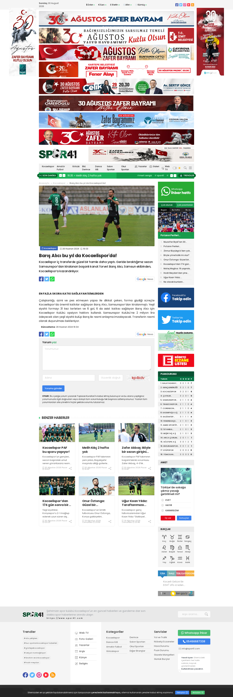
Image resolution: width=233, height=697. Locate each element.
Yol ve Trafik (160, 637)
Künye (82, 657)
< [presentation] (60, 175)
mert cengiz (144, 175)
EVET (168, 500)
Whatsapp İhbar (196, 633)
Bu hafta (176, 209)
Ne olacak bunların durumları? (173, 282)
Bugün (164, 209)
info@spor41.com (191, 648)
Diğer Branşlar (137, 650)
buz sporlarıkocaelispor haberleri (40, 643)
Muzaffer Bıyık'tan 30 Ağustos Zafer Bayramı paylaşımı (176, 242)
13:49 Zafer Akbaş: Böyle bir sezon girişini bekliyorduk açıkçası (104, 175)
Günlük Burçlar (162, 659)
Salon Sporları (111, 168)
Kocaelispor (48, 166)
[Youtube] (188, 4)
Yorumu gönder (53, 388)
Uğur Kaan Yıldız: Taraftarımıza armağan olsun (134, 503)
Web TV (167, 168)
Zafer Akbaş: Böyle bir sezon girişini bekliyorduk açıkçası (136, 450)
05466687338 (195, 641)
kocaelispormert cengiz (147, 177)
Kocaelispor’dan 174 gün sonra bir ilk (55, 503)
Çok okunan (167, 205)
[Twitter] (180, 4)
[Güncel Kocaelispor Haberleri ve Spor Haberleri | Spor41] (57, 153)
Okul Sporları (125, 168)
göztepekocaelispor (34, 648)
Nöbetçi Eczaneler (164, 641)
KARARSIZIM (172, 510)
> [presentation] (63, 175)
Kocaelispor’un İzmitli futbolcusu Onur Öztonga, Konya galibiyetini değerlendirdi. (96, 515)
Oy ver (168, 518)
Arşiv (81, 651)
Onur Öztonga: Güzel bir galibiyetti (93, 503)
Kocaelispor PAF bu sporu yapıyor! (56, 450)
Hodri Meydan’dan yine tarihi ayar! (175, 273)
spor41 (159, 175)
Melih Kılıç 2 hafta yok (95, 450)
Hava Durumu (161, 646)
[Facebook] (176, 4)
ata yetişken (30, 638)
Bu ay (188, 209)
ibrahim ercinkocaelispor (36, 657)
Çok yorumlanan (185, 205)
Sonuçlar (184, 518)
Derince (134, 637)
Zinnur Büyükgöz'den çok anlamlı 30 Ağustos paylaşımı (175, 235)
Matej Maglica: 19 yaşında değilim (177, 269)
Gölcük (75, 166)
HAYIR (168, 505)
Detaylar (181, 692)
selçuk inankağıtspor (35, 652)
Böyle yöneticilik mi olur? (176, 255)
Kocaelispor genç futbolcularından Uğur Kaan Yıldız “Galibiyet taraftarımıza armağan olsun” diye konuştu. (134, 516)
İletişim (83, 663)
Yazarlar (142, 166)
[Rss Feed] (192, 4)
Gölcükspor (112, 651)
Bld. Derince (86, 168)
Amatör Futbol (61, 168)
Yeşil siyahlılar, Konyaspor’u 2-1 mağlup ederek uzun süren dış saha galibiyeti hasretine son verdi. (56, 516)
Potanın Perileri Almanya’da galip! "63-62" (177, 246)
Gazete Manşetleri (164, 654)
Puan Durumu (161, 650)
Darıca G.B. (112, 642)
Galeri (156, 166)
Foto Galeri (85, 639)
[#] (33, 614)
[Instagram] (184, 4)
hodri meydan (31, 662)
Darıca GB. (98, 168)
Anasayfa (44, 183)
